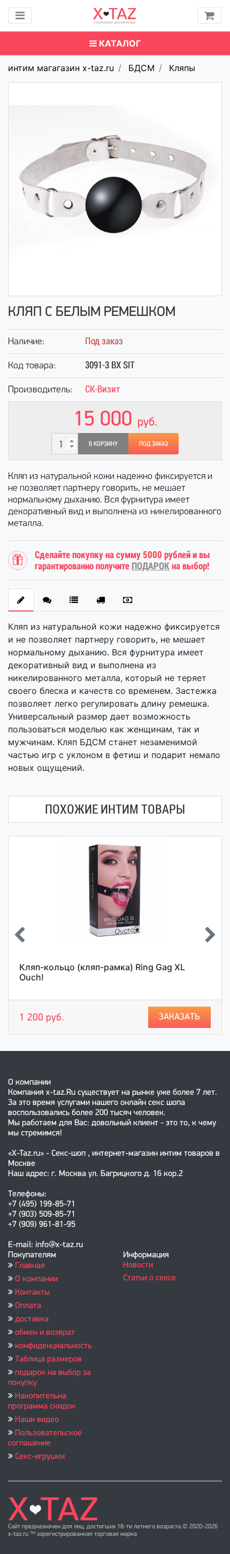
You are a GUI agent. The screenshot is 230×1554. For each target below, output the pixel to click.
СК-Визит (102, 389)
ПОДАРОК (151, 565)
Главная (30, 1266)
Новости (138, 1265)
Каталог (119, 43)
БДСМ (141, 68)
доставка (32, 1319)
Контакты (32, 1292)
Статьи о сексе (149, 1278)
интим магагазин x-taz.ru (61, 68)
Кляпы (182, 68)
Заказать (179, 1017)
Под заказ (153, 443)
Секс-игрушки (40, 1456)
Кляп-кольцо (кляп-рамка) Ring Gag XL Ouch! (102, 972)
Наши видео (37, 1420)
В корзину (103, 443)
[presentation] (19, 936)
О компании (36, 1279)
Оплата (28, 1306)
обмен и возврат (45, 1332)
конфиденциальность (53, 1346)
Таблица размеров (48, 1359)
